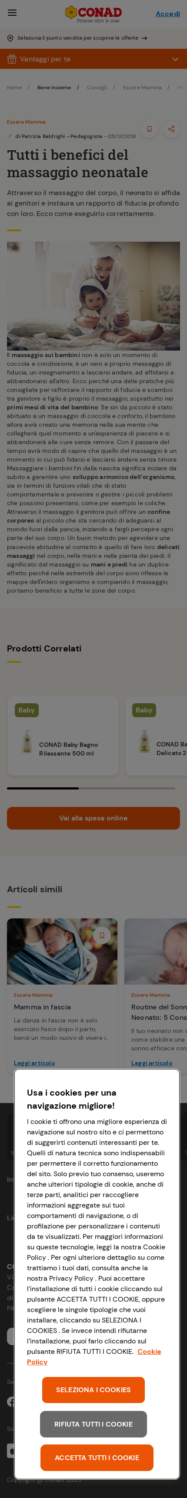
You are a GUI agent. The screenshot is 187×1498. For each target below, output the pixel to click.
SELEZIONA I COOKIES (93, 1389)
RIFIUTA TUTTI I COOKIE (93, 1424)
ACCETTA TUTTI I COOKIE (97, 1457)
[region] (97, 1274)
